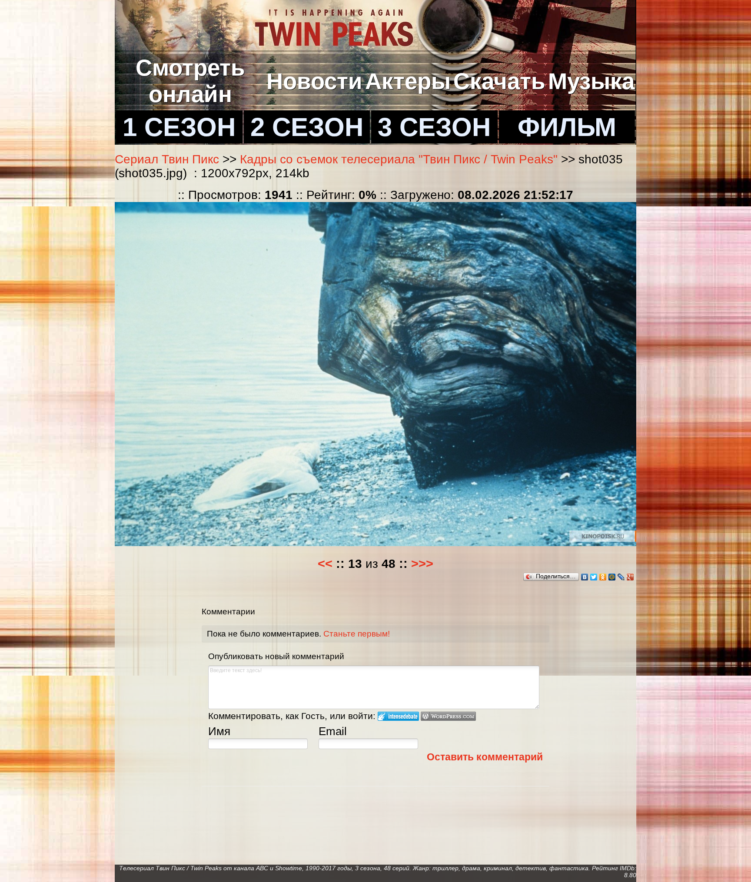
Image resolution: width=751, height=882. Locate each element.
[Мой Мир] (612, 577)
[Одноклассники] (603, 577)
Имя (219, 731)
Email (333, 731)
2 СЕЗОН (306, 127)
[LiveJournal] (621, 577)
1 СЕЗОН (179, 127)
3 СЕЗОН (434, 127)
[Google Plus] (630, 577)
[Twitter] (593, 577)
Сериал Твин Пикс (167, 159)
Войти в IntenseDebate (398, 716)
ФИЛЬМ (567, 127)
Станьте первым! (356, 633)
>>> (422, 563)
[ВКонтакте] (584, 577)
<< (325, 563)
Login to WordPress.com (448, 716)
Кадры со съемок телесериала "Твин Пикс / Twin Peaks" (399, 159)
